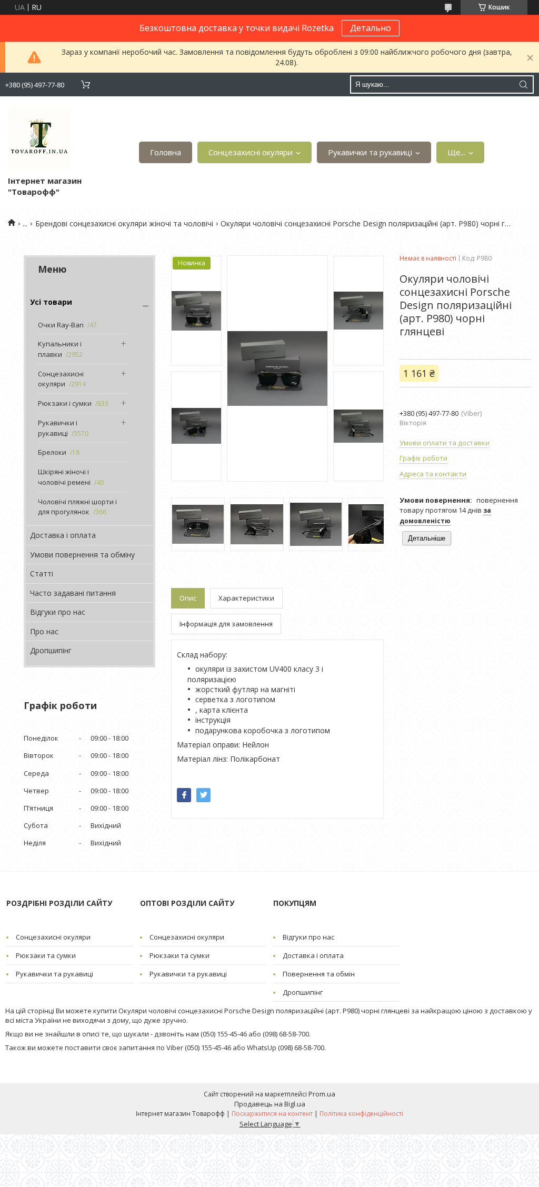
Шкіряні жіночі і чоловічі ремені (64, 477)
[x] (203, 795)
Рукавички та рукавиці (370, 152)
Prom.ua (321, 1094)
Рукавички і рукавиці (57, 428)
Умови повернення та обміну (82, 555)
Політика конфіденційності (361, 1113)
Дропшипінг (51, 650)
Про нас (44, 631)
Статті (41, 573)
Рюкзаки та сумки (46, 955)
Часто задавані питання (73, 593)
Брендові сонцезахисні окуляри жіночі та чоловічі (124, 223)
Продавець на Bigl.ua (269, 1104)
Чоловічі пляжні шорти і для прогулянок (77, 507)
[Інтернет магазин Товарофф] (39, 138)
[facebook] (184, 795)
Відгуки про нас (57, 612)
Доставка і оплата (63, 535)
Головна (165, 152)
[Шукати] (523, 84)
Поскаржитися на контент (272, 1113)
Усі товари (51, 302)
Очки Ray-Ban (61, 325)
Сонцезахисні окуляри (250, 152)
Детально (370, 28)
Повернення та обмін (319, 974)
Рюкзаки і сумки (65, 403)
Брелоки (52, 452)
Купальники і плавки (60, 349)
